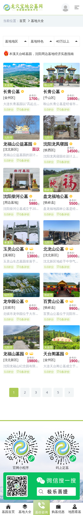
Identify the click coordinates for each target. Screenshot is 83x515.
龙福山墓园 (13, 353)
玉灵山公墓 (13, 249)
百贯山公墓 (53, 301)
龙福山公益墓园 (17, 144)
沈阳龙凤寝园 (55, 144)
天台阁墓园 (53, 353)
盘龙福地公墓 (55, 196)
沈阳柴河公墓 (15, 196)
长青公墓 (11, 91)
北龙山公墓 (53, 249)
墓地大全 (37, 20)
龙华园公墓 (13, 301)
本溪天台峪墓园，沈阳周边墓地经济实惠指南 (41, 53)
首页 (22, 20)
